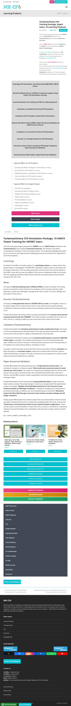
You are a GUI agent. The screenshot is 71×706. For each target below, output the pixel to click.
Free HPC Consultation (23, 188)
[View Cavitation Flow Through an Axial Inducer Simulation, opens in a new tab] (35, 115)
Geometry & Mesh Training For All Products (33, 168)
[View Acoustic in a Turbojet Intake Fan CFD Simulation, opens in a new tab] (35, 138)
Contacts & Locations (62, 703)
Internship (63, 30)
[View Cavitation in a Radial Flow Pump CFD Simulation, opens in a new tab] (35, 109)
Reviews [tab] (16, 232)
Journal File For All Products (27, 170)
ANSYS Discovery (11, 506)
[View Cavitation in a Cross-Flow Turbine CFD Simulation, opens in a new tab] (35, 131)
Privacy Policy (7, 695)
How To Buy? (35, 219)
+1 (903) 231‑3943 (14, 672)
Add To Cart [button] (13, 451)
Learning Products (9, 621)
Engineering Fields (11, 533)
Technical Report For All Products (29, 179)
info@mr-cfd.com (44, 56)
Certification (22, 206)
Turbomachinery (61, 74)
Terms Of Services (8, 687)
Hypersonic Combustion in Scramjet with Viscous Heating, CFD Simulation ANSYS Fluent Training (49, 591)
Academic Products (35, 464)
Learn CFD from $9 (35, 490)
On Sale (8, 560)
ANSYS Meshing (11, 515)
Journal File (21, 208)
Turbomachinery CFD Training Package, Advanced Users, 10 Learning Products (15, 591)
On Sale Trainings (35, 499)
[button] (66, 7)
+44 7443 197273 (51, 58)
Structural (9, 574)
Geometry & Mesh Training (27, 191)
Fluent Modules (10, 547)
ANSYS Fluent (10, 510)
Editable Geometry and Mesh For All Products (34, 173)
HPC (52, 2)
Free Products (35, 459)
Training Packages (35, 474)
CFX (7, 524)
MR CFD (59, 13)
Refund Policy (7, 691)
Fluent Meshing (10, 542)
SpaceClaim (9, 569)
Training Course (35, 484)
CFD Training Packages (58, 72)
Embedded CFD (8, 637)
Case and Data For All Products (28, 176)
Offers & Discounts (35, 225)
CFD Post (8, 519)
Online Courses (10, 565)
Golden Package (35, 495)
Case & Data (22, 197)
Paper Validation (35, 479)
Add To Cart (35, 213)
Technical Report (23, 200)
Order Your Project (46, 52)
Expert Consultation (24, 203)
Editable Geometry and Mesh (27, 194)
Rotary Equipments (51, 74)
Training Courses (8, 625)
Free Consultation (12, 582)
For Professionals (11, 551)
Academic (64, 13)
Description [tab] (8, 232)
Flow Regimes (10, 538)
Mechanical (42, 74)
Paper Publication (61, 2)
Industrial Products (35, 469)
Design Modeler (11, 529)
